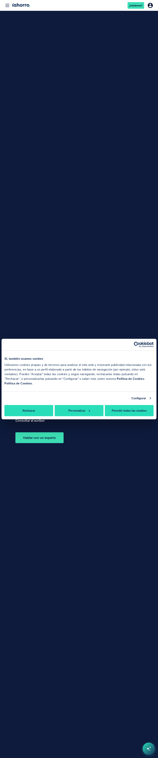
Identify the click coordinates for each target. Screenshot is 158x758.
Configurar (138, 398)
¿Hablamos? (136, 5)
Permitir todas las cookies (129, 410)
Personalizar (76, 410)
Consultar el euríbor (30, 420)
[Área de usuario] (150, 5)
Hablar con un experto (39, 438)
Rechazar (29, 410)
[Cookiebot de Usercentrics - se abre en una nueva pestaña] (137, 345)
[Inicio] (21, 5)
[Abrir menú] (7, 5)
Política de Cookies (131, 378)
